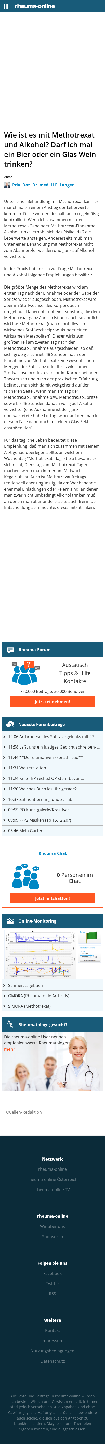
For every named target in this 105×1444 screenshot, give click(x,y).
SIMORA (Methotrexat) (29, 1006)
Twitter (52, 1283)
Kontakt (52, 1330)
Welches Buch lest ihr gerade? (42, 789)
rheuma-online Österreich (52, 1179)
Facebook (52, 1273)
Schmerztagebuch (25, 985)
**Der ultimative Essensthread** (45, 757)
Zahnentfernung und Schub (40, 799)
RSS (52, 1294)
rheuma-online (52, 1169)
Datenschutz (53, 1361)
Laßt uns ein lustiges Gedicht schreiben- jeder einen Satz (55, 747)
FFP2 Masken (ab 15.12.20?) (39, 820)
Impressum (52, 1340)
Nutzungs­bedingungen (52, 1351)
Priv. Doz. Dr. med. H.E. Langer (43, 185)
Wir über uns (52, 1226)
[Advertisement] (52, 70)
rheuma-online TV (52, 1189)
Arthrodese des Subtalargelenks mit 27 (51, 736)
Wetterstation (27, 768)
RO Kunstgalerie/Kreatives (39, 810)
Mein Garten (25, 830)
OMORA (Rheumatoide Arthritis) (38, 996)
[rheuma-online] (35, 6)
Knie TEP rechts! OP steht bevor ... (46, 778)
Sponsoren (52, 1236)
